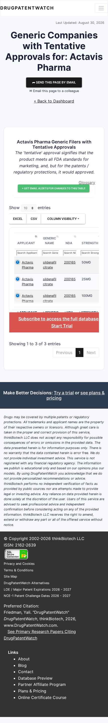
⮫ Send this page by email (54, 82)
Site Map (10, 576)
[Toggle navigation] (101, 8)
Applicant (26, 243)
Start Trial (62, 325)
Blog (22, 665)
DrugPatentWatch (27, 8)
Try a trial (64, 392)
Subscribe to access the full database (58, 318)
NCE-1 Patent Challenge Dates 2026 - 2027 (37, 596)
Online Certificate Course (42, 697)
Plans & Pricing (32, 690)
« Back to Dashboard (54, 101)
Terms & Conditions (18, 570)
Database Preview (35, 678)
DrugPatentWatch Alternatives (26, 583)
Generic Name (49, 240)
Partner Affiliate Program (42, 684)
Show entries (29, 207)
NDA (69, 243)
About (24, 658)
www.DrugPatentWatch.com (30, 625)
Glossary (87, 182)
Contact (25, 671)
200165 (70, 262)
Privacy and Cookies (19, 564)
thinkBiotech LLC (68, 538)
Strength (90, 243)
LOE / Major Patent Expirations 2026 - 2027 (37, 589)
